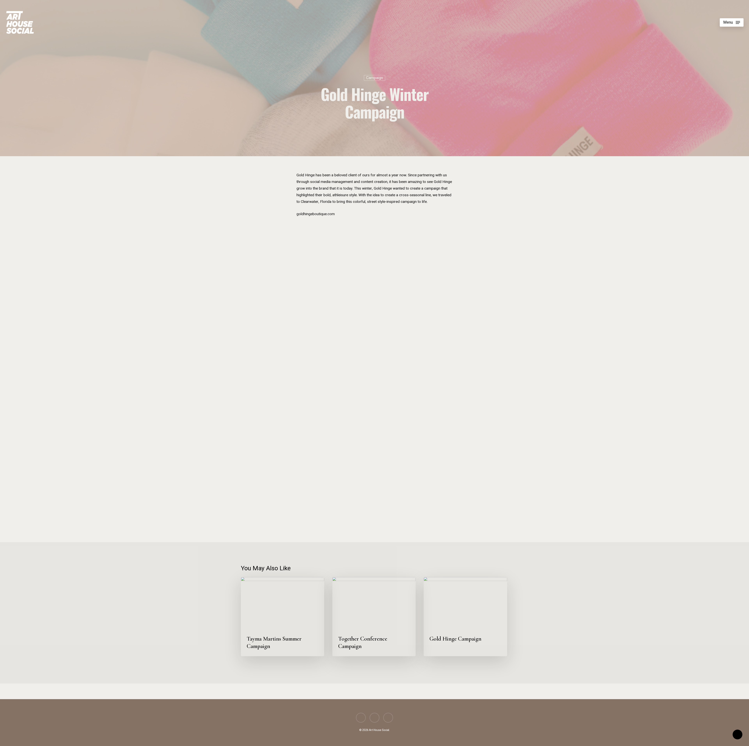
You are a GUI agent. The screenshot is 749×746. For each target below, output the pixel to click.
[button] (732, 22)
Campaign (374, 78)
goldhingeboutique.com (315, 214)
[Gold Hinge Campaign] (312, 250)
